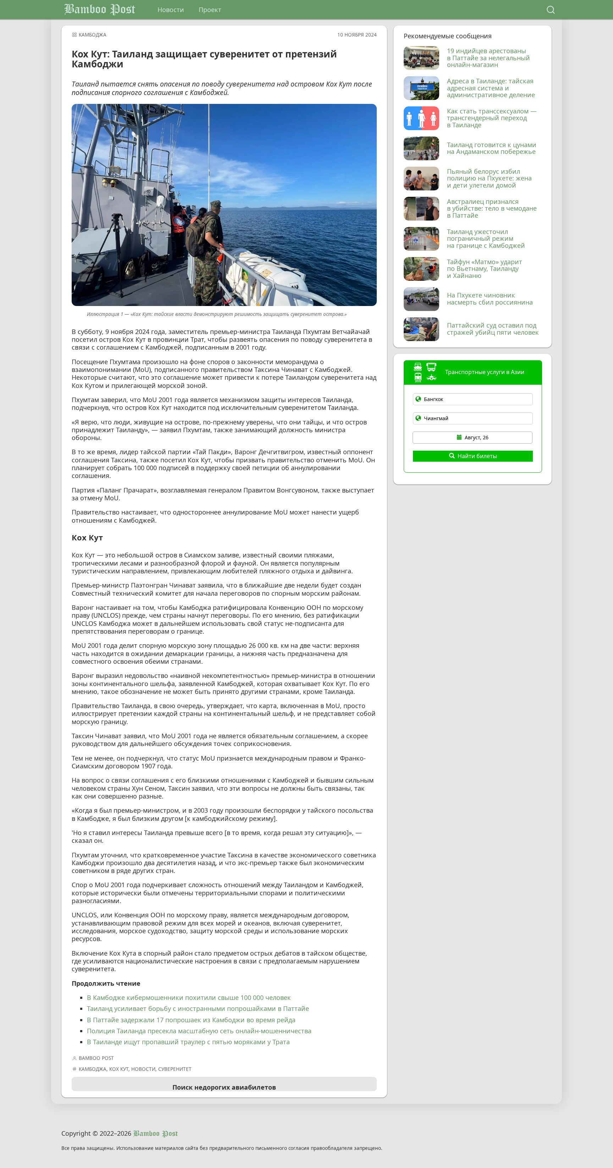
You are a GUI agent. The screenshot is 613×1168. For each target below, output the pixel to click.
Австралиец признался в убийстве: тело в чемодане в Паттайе (492, 208)
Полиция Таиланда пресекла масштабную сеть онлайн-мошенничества (199, 1031)
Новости (171, 9)
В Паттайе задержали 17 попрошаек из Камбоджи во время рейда (191, 1020)
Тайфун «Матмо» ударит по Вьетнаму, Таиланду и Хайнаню (484, 268)
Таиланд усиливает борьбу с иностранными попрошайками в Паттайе (198, 1008)
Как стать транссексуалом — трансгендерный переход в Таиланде (492, 118)
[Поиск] (551, 10)
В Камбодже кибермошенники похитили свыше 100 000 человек (189, 997)
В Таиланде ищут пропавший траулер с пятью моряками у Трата (188, 1042)
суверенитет (175, 1069)
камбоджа (92, 35)
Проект (210, 9)
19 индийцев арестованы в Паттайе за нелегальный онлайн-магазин (488, 58)
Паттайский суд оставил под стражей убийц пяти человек (493, 329)
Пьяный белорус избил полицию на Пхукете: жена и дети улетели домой (489, 178)
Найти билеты (477, 456)
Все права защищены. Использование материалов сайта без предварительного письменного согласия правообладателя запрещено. (221, 1148)
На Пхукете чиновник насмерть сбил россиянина (490, 299)
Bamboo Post (99, 9)
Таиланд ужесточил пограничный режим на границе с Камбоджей (486, 238)
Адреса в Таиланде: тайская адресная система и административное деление (491, 88)
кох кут (118, 1069)
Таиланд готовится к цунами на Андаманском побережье (491, 148)
